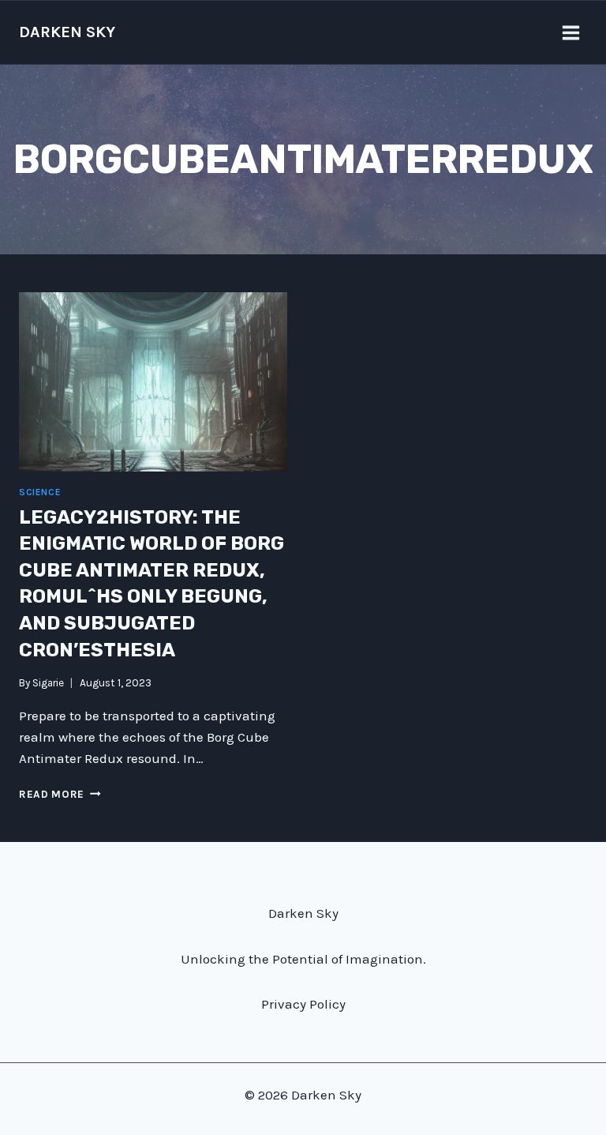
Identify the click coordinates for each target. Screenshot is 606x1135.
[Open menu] (570, 32)
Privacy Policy (303, 1004)
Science (40, 492)
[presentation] (153, 382)
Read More (60, 794)
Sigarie (48, 683)
